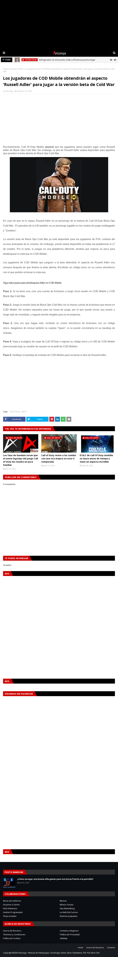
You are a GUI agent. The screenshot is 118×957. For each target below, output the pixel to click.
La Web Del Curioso (69, 912)
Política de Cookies (12, 938)
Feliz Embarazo (10, 908)
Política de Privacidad (70, 934)
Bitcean (63, 900)
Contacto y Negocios (69, 930)
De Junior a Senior (11, 904)
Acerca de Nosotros (12, 930)
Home (80, 947)
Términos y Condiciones (14, 934)
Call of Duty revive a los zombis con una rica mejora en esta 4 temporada (58, 458)
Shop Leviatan (9, 916)
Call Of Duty (15, 411)
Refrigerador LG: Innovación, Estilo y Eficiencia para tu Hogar (67, 59)
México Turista (66, 904)
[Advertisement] (59, 24)
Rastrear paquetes (68, 916)
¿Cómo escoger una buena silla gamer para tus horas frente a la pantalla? (55, 879)
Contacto (111, 947)
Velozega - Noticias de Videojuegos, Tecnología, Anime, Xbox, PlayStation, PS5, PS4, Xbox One (59, 952)
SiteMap (63, 938)
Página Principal (10, 69)
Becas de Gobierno (12, 900)
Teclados (7, 565)
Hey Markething (67, 908)
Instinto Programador (13, 912)
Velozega (9, 91)
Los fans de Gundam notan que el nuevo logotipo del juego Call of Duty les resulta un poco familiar (20, 460)
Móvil (20, 69)
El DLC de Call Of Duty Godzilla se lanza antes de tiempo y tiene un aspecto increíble (96, 458)
